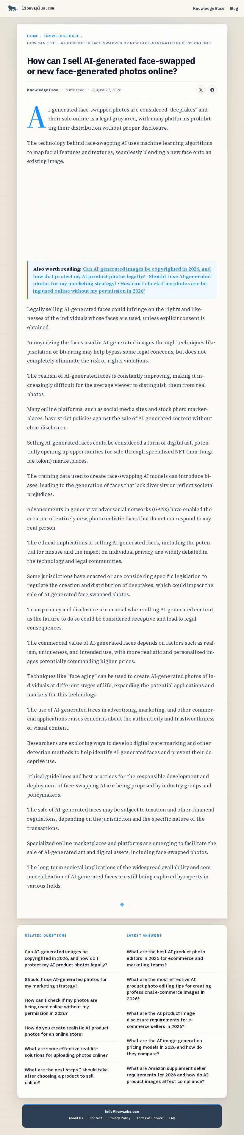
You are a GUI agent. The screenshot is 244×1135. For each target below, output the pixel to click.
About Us (76, 1118)
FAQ (172, 1118)
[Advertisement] (122, 213)
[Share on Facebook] (212, 90)
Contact (96, 1118)
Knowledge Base (208, 8)
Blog (234, 8)
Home (32, 36)
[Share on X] (201, 90)
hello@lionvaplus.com (122, 1111)
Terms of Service (150, 1118)
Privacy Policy (119, 1118)
